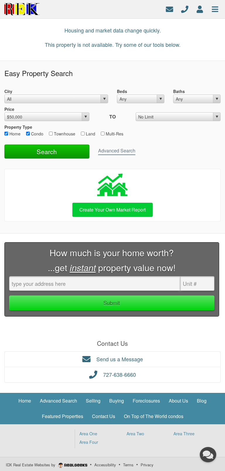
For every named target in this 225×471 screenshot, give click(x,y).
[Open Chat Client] (208, 454)
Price (9, 109)
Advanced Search (116, 150)
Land (90, 134)
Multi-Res (114, 134)
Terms (128, 464)
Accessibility (105, 464)
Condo (36, 134)
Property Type (18, 127)
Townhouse (64, 134)
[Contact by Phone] (184, 8)
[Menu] (215, 8)
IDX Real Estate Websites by (31, 464)
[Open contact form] (169, 8)
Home (14, 134)
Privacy (147, 464)
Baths (179, 91)
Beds (122, 91)
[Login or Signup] (200, 8)
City (8, 91)
